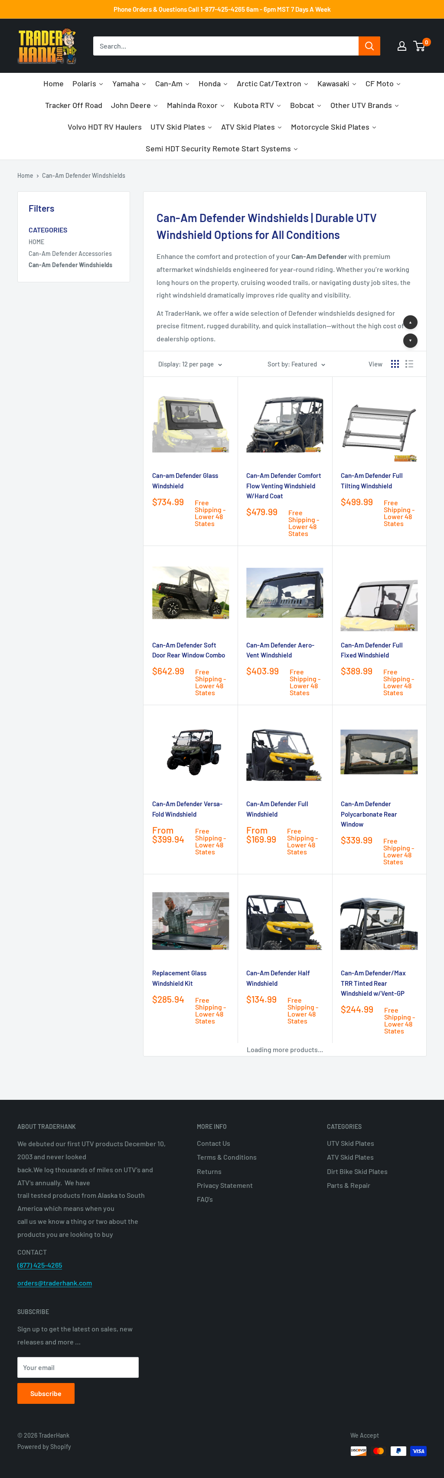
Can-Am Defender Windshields (83, 175)
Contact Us (213, 1143)
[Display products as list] (409, 364)
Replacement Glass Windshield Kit (179, 978)
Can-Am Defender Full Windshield (277, 808)
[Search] (369, 46)
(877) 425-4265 (39, 1265)
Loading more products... (285, 1049)
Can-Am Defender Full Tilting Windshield (372, 480)
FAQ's (205, 1199)
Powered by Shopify (44, 1446)
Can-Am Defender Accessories (70, 253)
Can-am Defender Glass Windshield (185, 480)
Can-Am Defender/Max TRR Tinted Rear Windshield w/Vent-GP (373, 983)
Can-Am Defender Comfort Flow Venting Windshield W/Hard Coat (283, 485)
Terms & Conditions (227, 1157)
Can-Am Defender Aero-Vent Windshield (280, 650)
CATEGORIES (48, 230)
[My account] (402, 46)
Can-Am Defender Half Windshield (278, 978)
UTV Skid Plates (350, 1143)
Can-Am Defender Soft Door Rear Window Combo (188, 650)
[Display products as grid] (395, 364)
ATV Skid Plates (350, 1157)
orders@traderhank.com (54, 1283)
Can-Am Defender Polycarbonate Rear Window (369, 814)
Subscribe (46, 1393)
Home (25, 175)
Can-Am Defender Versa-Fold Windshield (187, 808)
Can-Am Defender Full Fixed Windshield (372, 650)
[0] (419, 46)
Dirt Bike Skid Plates (357, 1171)
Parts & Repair (348, 1185)
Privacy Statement (225, 1185)
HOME (36, 241)
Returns (209, 1171)
